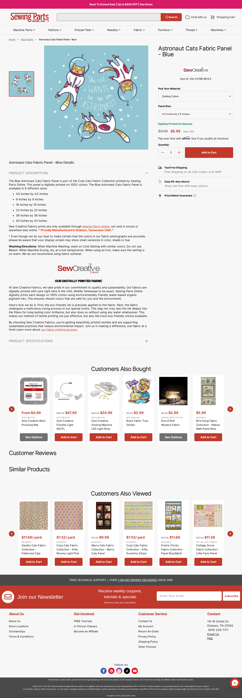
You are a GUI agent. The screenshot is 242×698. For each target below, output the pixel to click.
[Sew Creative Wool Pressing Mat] (33, 409)
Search (173, 17)
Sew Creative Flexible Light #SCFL (65, 424)
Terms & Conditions (21, 636)
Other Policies (147, 646)
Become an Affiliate (86, 631)
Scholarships (17, 631)
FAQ (210, 638)
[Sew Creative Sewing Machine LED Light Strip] (103, 409)
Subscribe (231, 596)
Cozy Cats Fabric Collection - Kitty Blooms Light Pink (68, 549)
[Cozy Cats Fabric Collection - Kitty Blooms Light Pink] (68, 534)
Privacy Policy (147, 636)
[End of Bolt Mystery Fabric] (173, 409)
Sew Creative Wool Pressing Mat (33, 423)
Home (12, 39)
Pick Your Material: (169, 88)
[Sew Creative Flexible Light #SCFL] (68, 409)
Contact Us (145, 621)
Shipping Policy (148, 641)
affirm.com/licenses (150, 689)
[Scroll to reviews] (195, 62)
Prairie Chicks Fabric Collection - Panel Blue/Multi (172, 549)
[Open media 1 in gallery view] (140, 53)
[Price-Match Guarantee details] (195, 195)
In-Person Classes (85, 626)
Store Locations (19, 626)
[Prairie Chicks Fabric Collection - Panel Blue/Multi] (173, 534)
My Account (145, 626)
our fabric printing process (59, 329)
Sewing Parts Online (96, 226)
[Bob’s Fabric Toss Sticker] (138, 409)
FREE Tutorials (83, 621)
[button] (222, 17)
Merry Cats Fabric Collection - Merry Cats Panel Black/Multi (102, 551)
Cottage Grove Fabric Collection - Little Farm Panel (207, 549)
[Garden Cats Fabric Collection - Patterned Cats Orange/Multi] (33, 534)
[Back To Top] (236, 692)
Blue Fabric (27, 39)
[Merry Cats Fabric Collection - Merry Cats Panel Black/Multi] (103, 534)
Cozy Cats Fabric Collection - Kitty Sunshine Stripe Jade (137, 551)
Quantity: (163, 144)
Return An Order (148, 631)
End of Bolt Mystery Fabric (170, 423)
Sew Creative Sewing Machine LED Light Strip (101, 424)
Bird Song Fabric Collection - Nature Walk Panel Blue (208, 424)
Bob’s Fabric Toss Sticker (137, 423)
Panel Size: (164, 106)
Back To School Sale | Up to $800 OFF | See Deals (121, 4)
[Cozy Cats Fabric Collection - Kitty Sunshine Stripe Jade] (138, 534)
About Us (14, 621)
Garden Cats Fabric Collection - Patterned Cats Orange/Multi (34, 551)
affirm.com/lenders (140, 686)
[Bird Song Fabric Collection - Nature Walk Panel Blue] (208, 409)
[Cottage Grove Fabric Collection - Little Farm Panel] (208, 534)
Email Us (213, 634)
